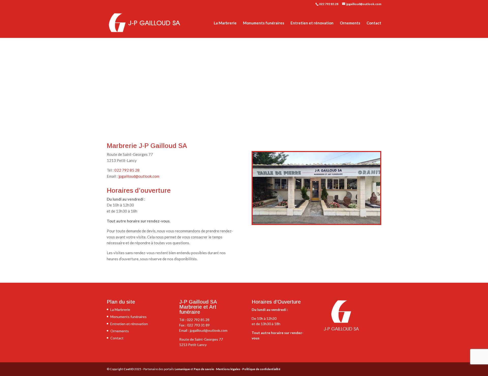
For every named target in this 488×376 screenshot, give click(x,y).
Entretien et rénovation (312, 23)
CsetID (129, 369)
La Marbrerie (225, 23)
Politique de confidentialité (261, 369)
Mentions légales (228, 369)
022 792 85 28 (328, 4)
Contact (374, 23)
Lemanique (182, 369)
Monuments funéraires (263, 23)
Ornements (350, 23)
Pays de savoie (204, 369)
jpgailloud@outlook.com (138, 176)
